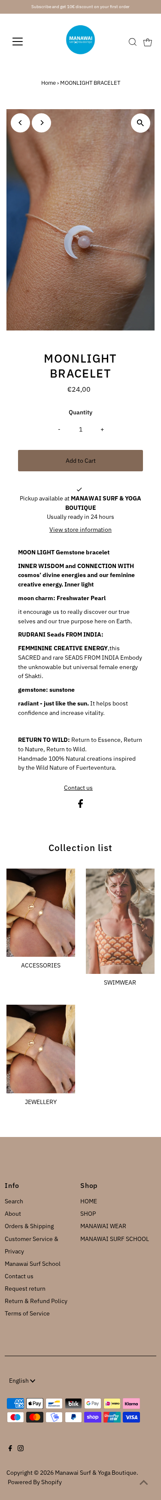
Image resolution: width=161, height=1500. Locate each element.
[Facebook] (10, 1449)
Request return (25, 1288)
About (13, 1213)
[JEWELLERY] (40, 1047)
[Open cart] (147, 41)
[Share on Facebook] (80, 806)
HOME (88, 1201)
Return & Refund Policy (36, 1301)
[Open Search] (132, 42)
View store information (80, 529)
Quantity (80, 412)
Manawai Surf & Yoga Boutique (96, 1472)
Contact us (78, 788)
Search (14, 1201)
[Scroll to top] (143, 1482)
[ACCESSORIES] (40, 911)
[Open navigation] (24, 41)
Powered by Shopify (35, 1482)
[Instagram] (20, 1449)
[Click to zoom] (140, 123)
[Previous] (20, 122)
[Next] (41, 122)
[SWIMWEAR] (120, 920)
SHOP (88, 1213)
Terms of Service (27, 1313)
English (19, 1380)
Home (48, 82)
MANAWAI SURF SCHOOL (114, 1239)
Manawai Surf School (33, 1264)
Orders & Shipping (29, 1226)
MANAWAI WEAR (103, 1226)
